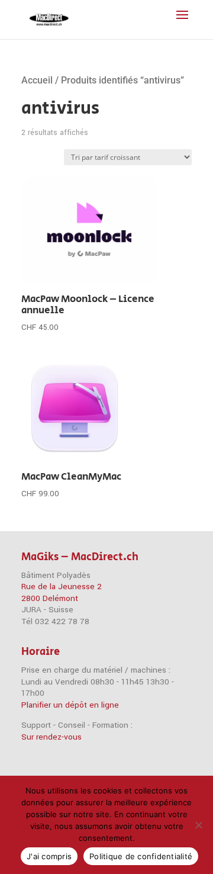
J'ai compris (49, 856)
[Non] (198, 825)
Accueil (37, 80)
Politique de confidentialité (140, 856)
